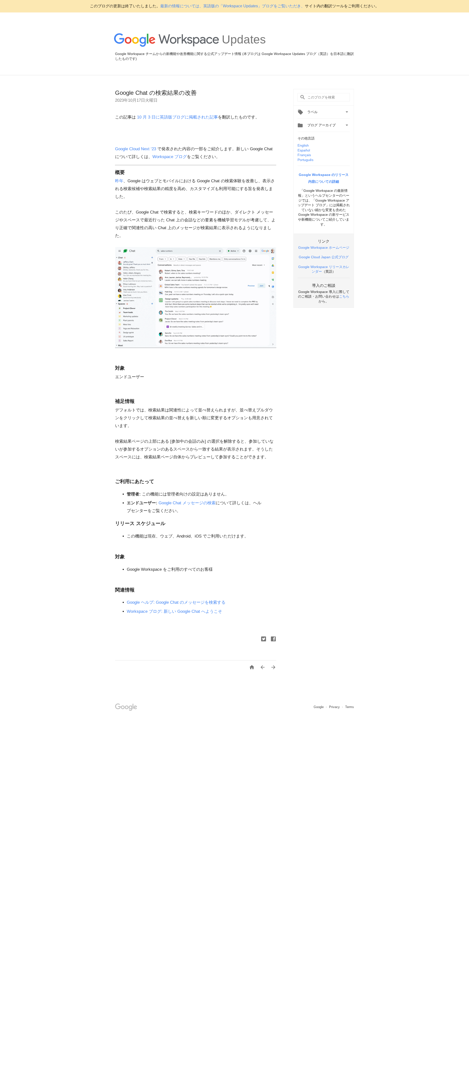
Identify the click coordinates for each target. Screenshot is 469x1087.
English (303, 145)
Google (319, 707)
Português (305, 160)
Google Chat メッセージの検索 (187, 503)
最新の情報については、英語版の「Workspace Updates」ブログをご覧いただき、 (232, 6)
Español (304, 150)
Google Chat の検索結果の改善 (156, 92)
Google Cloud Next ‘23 (135, 149)
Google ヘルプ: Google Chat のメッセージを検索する (176, 602)
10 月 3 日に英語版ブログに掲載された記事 (177, 117)
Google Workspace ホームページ (323, 247)
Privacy (335, 707)
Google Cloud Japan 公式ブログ (324, 257)
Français (304, 155)
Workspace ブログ (169, 156)
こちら (344, 296)
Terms (349, 707)
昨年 (119, 181)
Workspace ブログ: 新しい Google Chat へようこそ (174, 611)
